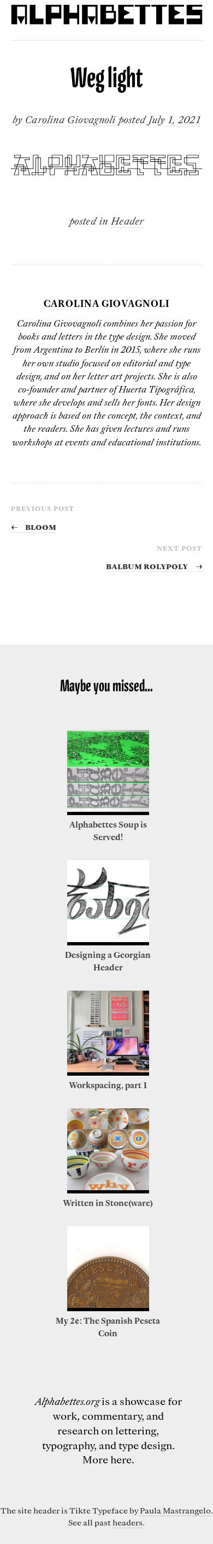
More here (107, 1459)
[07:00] (108, 1072)
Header (127, 220)
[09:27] (108, 811)
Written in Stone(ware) (108, 1202)
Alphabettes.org (67, 1401)
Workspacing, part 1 (108, 1084)
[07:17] (108, 1190)
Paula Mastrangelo (175, 1510)
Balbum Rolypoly (154, 565)
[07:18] (108, 1307)
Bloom (33, 526)
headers (128, 1522)
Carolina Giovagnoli (70, 119)
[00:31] (108, 942)
